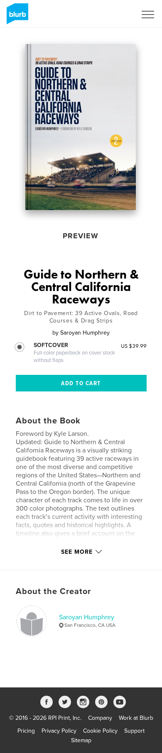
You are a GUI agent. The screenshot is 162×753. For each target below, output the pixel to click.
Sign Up (115, 14)
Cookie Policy (100, 730)
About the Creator (53, 592)
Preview (80, 235)
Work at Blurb (136, 717)
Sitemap (81, 740)
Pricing (26, 730)
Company (100, 717)
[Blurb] (16, 17)
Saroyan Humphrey (86, 617)
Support (134, 730)
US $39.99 (134, 346)
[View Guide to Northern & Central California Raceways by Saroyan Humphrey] (80, 127)
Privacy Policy (59, 730)
